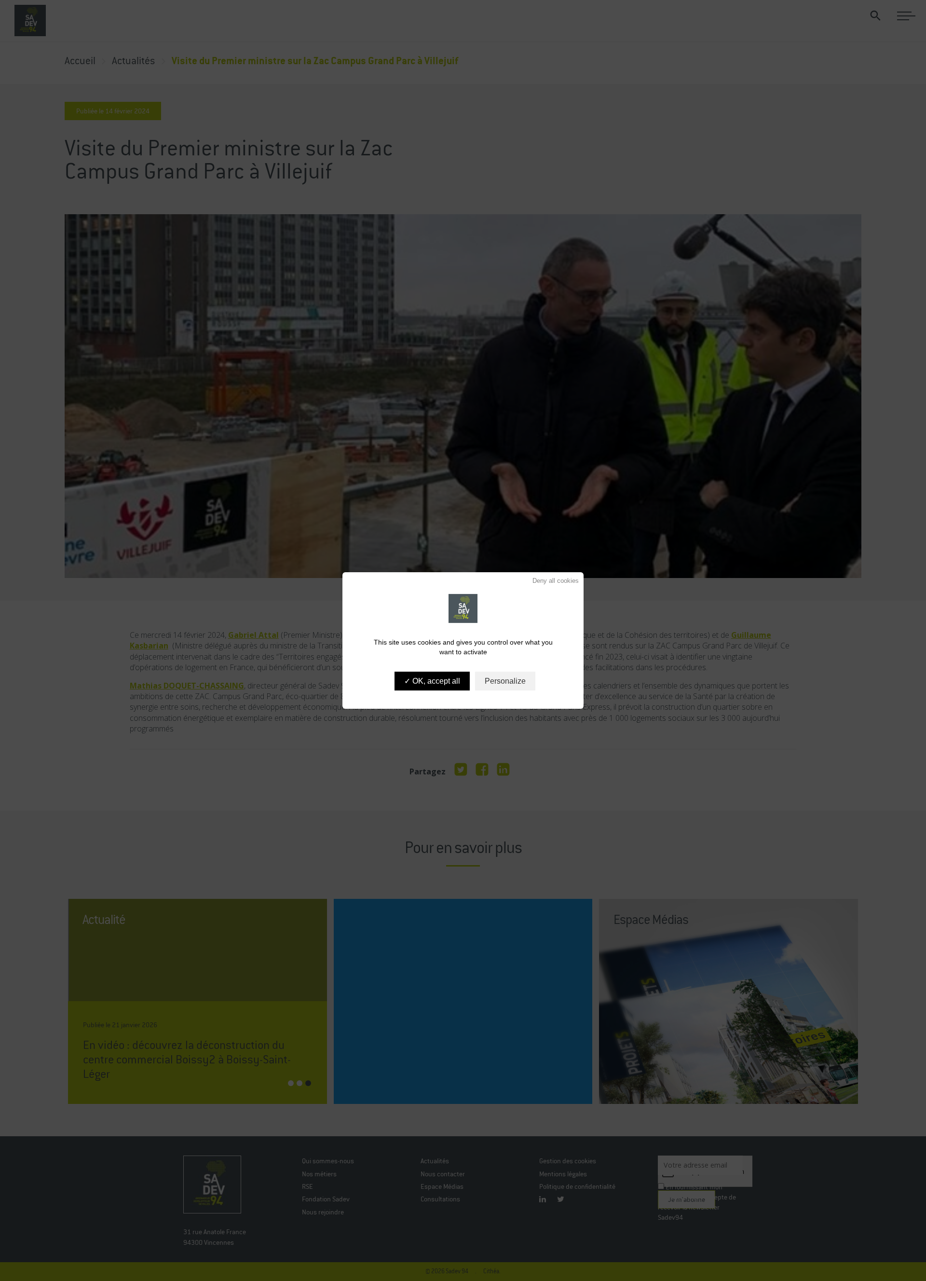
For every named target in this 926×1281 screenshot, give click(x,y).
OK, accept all (435, 681)
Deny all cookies (555, 580)
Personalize (505, 681)
